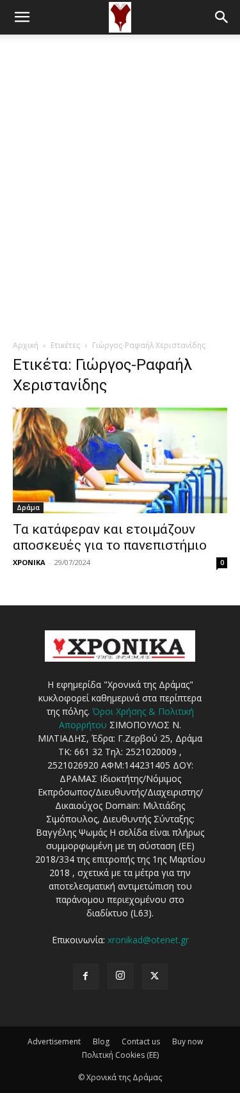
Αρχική (25, 345)
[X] (155, 976)
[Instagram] (120, 976)
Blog (101, 1041)
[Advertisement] (120, 161)
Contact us (141, 1041)
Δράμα (28, 507)
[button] (21, 17)
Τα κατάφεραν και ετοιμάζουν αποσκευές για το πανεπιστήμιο (110, 537)
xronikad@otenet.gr (148, 940)
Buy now (187, 1041)
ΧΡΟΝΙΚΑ (29, 562)
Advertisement (54, 1041)
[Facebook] (86, 976)
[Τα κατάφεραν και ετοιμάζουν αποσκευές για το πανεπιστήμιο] (120, 460)
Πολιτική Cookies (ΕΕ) (120, 1054)
